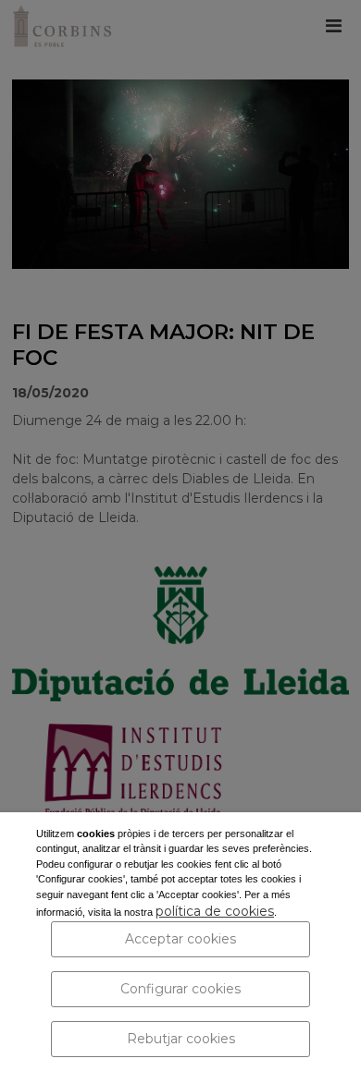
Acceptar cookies (180, 939)
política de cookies (215, 911)
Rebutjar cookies (181, 1038)
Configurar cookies (180, 988)
